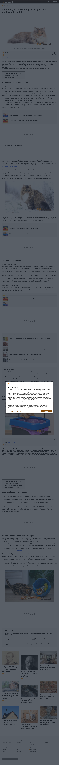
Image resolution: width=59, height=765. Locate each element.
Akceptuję (46, 411)
